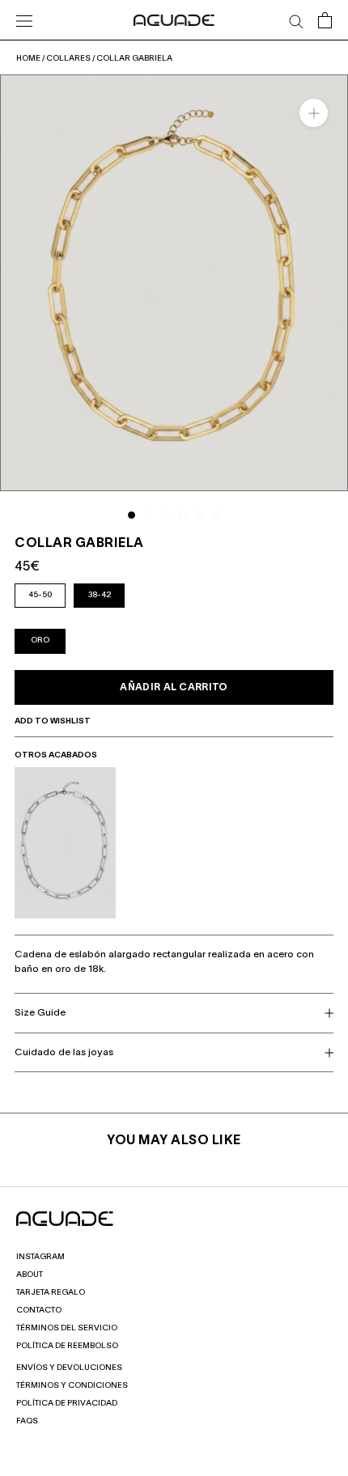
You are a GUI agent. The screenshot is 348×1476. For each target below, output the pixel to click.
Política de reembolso (67, 1346)
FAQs (27, 1421)
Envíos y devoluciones (69, 1368)
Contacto (39, 1310)
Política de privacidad (66, 1403)
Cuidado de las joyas (64, 1052)
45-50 (40, 595)
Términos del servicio (66, 1328)
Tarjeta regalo (50, 1292)
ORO (40, 640)
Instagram (40, 1257)
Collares (68, 58)
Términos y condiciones (72, 1385)
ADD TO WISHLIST (53, 721)
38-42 (99, 595)
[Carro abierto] (325, 20)
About (29, 1275)
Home (28, 58)
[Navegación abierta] (24, 20)
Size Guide (40, 1012)
